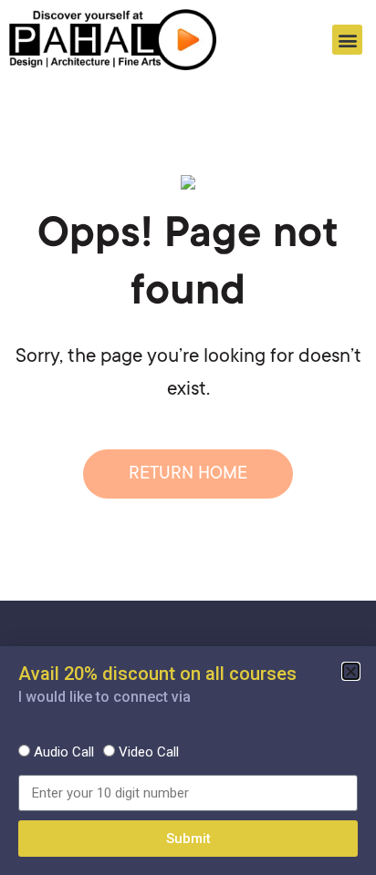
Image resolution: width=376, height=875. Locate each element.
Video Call (149, 752)
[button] (347, 40)
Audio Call (64, 752)
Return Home (188, 474)
